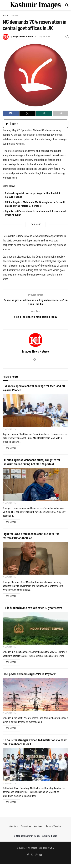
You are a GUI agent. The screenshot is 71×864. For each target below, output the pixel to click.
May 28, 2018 (44, 36)
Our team (38, 826)
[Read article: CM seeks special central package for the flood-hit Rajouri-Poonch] (35, 410)
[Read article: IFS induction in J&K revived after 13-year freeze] (35, 628)
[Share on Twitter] (27, 113)
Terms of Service (53, 826)
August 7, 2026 (10, 429)
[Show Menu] (4, 5)
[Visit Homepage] (35, 5)
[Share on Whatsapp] (44, 113)
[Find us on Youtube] (40, 855)
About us (13, 826)
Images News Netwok (23, 36)
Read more (13, 448)
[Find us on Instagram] (36, 855)
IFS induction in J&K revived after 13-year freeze (32, 608)
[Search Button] (66, 5)
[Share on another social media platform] (60, 113)
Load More (35, 224)
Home (5, 15)
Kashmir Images (30, 848)
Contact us (26, 826)
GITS (52, 848)
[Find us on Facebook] (28, 855)
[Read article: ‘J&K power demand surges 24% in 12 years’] (35, 694)
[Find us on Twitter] (32, 855)
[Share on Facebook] (11, 113)
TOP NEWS (14, 15)
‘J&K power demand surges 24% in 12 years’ (29, 674)
